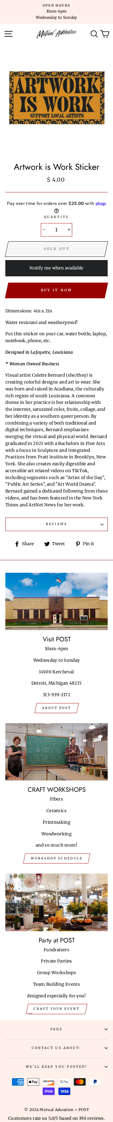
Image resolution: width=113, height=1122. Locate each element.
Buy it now (57, 290)
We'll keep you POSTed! (56, 1067)
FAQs (56, 1029)
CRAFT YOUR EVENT (57, 1009)
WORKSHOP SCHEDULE (57, 858)
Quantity (56, 217)
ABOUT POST (56, 708)
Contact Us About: (56, 1048)
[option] (56, 11)
